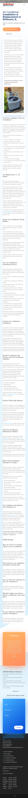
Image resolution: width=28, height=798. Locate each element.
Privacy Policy (6, 771)
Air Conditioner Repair (9, 760)
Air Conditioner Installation (10, 758)
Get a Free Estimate (11, 29)
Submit (18, 727)
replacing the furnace (12, 394)
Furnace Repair (7, 753)
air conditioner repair (8, 211)
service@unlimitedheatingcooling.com (14, 747)
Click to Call (9, 33)
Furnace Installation (8, 751)
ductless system (8, 423)
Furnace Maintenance (9, 755)
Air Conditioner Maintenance (10, 762)
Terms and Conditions (8, 773)
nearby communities (14, 515)
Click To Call (14, 1)
